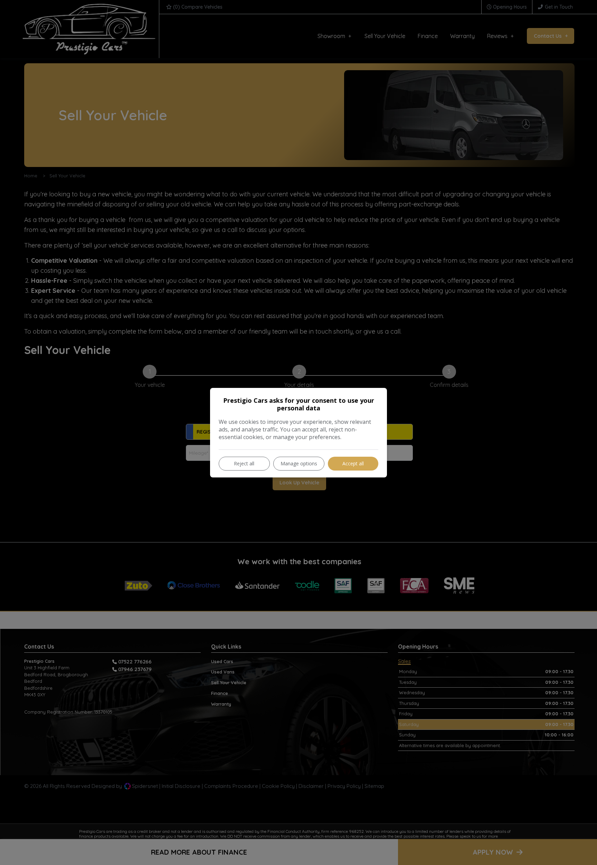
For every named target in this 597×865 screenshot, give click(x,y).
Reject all (244, 463)
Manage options (299, 463)
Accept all (353, 463)
